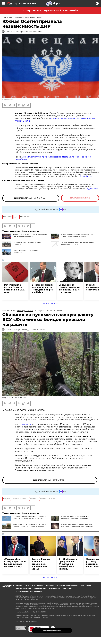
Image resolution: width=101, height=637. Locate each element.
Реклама (19, 585)
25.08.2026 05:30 (8, 311)
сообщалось (25, 424)
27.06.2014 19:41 (7, 17)
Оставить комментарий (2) (80, 198)
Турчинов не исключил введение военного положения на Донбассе (77, 243)
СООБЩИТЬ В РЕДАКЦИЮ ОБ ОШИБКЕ (29, 591)
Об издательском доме (34, 585)
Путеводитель (54, 588)
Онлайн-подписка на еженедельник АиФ (62, 585)
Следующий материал (52, 630)
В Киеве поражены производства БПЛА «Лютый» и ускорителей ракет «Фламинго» (77, 525)
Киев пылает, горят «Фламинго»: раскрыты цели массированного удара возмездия (29, 525)
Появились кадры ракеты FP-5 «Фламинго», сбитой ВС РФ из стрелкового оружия (30, 517)
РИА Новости (7, 99)
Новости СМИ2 (50, 303)
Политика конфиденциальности (26, 621)
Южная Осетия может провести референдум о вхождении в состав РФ (30, 235)
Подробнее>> (92, 189)
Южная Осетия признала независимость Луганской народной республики (77, 235)
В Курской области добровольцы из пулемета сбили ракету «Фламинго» (75, 517)
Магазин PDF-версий (23, 588)
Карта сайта (67, 588)
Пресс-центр (86, 585)
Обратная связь (40, 588)
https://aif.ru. (47, 617)
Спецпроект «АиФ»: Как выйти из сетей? (50, 10)
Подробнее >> (85, 176)
